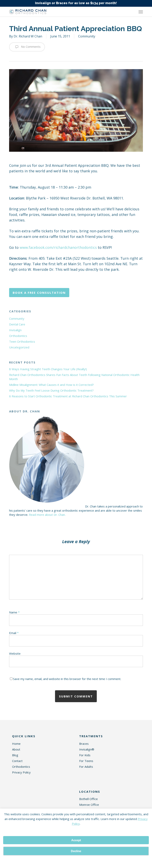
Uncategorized (19, 347)
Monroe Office (89, 805)
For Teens (86, 761)
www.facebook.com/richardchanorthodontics (58, 247)
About (16, 749)
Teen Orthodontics (22, 341)
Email (14, 633)
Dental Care (17, 324)
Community (86, 36)
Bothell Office (88, 799)
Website (15, 653)
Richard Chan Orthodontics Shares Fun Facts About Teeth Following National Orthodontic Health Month (74, 377)
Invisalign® (86, 749)
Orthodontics (18, 336)
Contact (17, 761)
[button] (141, 12)
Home (16, 744)
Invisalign (15, 330)
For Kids (84, 755)
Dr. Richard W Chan (28, 36)
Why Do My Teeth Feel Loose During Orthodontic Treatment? (51, 390)
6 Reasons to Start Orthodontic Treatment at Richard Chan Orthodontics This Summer (68, 396)
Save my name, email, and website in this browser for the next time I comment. (67, 679)
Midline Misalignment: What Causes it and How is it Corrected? (51, 385)
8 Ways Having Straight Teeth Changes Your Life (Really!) (48, 369)
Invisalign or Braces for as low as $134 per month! (76, 3)
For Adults (86, 767)
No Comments (30, 47)
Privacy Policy (21, 772)
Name (14, 612)
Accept (76, 840)
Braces (84, 744)
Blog (15, 755)
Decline (76, 851)
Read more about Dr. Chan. (47, 515)
